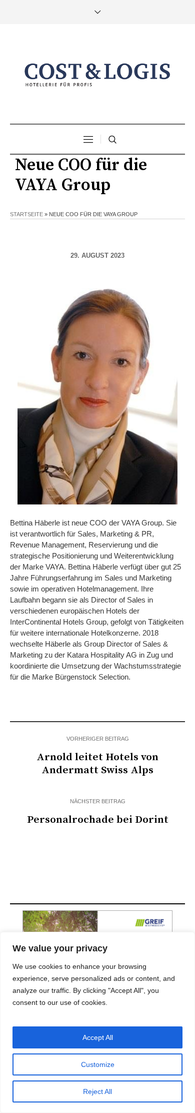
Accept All (97, 1037)
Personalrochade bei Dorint (97, 819)
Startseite (26, 214)
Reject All (97, 1091)
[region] (97, 1022)
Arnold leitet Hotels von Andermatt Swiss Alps (97, 764)
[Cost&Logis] (97, 75)
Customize (97, 1064)
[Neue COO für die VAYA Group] (98, 391)
